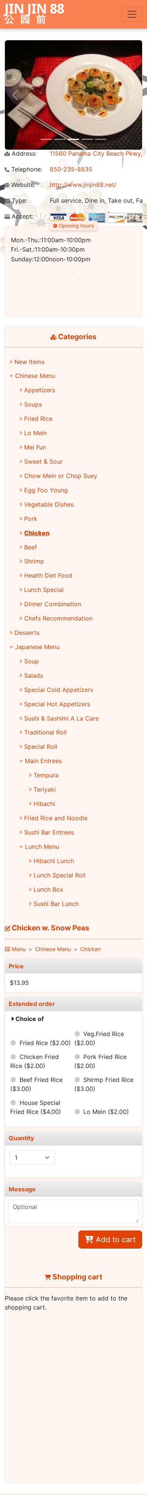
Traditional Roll (45, 732)
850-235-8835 (71, 169)
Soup (31, 661)
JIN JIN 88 (34, 14)
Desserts (27, 632)
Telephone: (25, 169)
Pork (30, 518)
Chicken (36, 533)
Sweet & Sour (43, 461)
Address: (23, 153)
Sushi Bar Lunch (56, 903)
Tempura (46, 775)
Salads (33, 675)
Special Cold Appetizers (58, 689)
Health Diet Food (48, 575)
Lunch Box (48, 889)
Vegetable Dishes (49, 504)
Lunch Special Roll (60, 875)
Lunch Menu (42, 846)
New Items (29, 362)
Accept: (22, 216)
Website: (22, 184)
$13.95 (19, 982)
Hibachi (44, 803)
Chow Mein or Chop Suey (60, 475)
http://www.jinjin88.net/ (83, 184)
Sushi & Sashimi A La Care (61, 718)
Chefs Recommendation (58, 618)
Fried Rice (38, 418)
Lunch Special (44, 589)
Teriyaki (45, 789)
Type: (18, 200)
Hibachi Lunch (54, 861)
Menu (18, 949)
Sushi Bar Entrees (49, 832)
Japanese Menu (37, 647)
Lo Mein (35, 433)
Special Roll (40, 746)
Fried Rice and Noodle (55, 818)
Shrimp (34, 561)
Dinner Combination (52, 604)
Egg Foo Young (46, 490)
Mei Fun (35, 447)
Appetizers (39, 390)
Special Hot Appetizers (57, 704)
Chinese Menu (35, 375)
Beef (30, 547)
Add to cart (114, 1239)
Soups (33, 404)
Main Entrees (43, 761)
